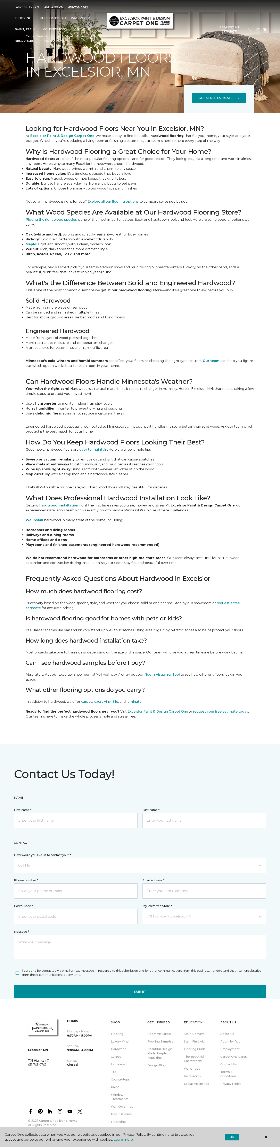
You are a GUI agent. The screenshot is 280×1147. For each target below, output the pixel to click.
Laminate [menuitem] (118, 1064)
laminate (134, 702)
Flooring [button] (23, 18)
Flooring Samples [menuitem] (160, 1041)
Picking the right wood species (52, 220)
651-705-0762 (78, 7)
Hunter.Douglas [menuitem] (53, 18)
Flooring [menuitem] (117, 1034)
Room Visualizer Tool (162, 674)
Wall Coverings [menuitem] (122, 1106)
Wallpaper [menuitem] (80, 18)
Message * (21, 931)
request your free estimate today (220, 711)
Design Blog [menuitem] (156, 1065)
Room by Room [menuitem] (231, 1041)
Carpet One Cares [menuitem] (233, 1057)
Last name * (150, 809)
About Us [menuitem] (227, 1034)
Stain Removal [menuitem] (194, 1034)
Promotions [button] (53, 40)
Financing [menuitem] (118, 1122)
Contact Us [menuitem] (228, 1064)
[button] (249, 29)
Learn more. (123, 1139)
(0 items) (264, 29)
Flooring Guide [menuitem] (195, 1049)
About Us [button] (83, 29)
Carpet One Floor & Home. (58, 1121)
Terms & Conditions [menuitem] (228, 1074)
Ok (232, 1137)
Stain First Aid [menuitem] (194, 1041)
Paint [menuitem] (115, 1087)
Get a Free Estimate (216, 98)
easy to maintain (93, 449)
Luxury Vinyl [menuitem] (120, 1041)
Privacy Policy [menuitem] (230, 1084)
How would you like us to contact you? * (42, 855)
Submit (140, 991)
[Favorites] (257, 29)
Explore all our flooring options (113, 201)
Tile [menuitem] (113, 1072)
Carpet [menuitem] (116, 1057)
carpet (86, 702)
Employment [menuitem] (230, 1049)
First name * (22, 809)
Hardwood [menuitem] (118, 1049)
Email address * (153, 880)
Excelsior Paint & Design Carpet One (157, 711)
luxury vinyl (102, 702)
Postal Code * (23, 906)
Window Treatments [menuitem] (120, 1097)
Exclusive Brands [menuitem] (196, 1084)
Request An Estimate (229, 29)
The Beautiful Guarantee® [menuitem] (194, 1059)
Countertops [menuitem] (55, 29)
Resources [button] (24, 40)
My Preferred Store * (157, 906)
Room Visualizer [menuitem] (159, 1034)
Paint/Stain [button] (25, 29)
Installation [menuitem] (192, 1076)
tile (115, 702)
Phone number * (26, 880)
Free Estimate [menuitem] (121, 1114)
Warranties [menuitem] (192, 1068)
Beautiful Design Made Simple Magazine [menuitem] (159, 1053)
